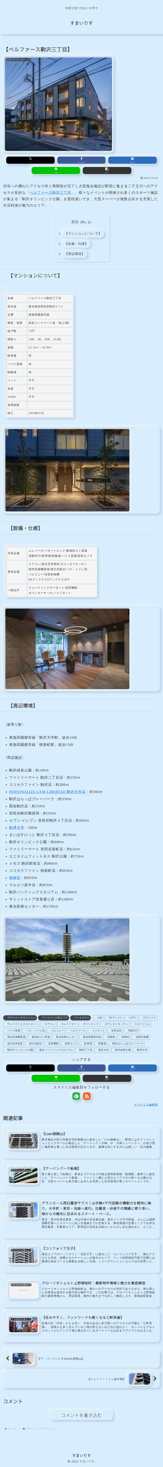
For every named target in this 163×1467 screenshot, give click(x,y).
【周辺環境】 (75, 254)
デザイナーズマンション (21, 1017)
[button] (107, 170)
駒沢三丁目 (85, 1050)
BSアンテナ (116, 1017)
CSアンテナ (149, 1017)
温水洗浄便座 (15, 1043)
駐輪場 (102, 1043)
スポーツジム (142, 1024)
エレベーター (69, 1024)
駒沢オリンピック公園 (20, 1050)
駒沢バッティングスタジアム (56, 1050)
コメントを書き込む (81, 1415)
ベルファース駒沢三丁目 (50, 193)
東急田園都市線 (92, 1037)
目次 (75, 222)
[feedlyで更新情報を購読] (76, 1096)
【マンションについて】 (83, 233)
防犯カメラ (71, 1043)
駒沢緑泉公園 (123, 1050)
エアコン (50, 1024)
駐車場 (88, 1043)
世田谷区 (116, 1030)
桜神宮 (14, 878)
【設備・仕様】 (76, 244)
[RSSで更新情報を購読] (86, 1096)
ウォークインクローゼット (22, 1024)
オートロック (91, 1024)
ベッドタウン (82, 1017)
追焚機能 (53, 1043)
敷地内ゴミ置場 (41, 1037)
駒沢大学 (104, 1050)
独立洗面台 (35, 1043)
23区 (100, 1017)
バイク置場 (13, 1030)
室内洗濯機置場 (16, 1037)
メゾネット (98, 1030)
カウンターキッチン (116, 1024)
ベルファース (78, 1030)
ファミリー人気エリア (55, 1017)
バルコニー (57, 1030)
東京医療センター (66, 1037)
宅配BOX (133, 1030)
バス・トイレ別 (36, 1030)
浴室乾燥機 (142, 1037)
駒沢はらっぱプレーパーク (128, 1043)
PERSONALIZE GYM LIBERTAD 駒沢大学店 (47, 792)
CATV (132, 1017)
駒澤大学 (16, 828)
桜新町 (111, 1037)
